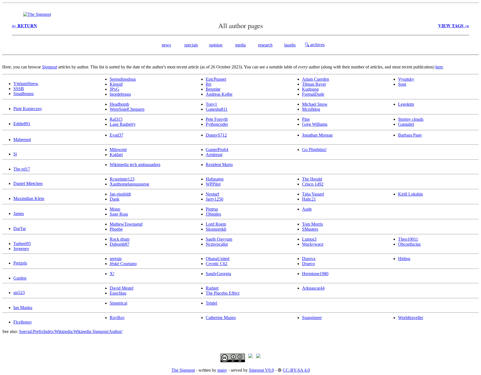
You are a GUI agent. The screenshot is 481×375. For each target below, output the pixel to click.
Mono (115, 209)
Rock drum (119, 239)
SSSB (18, 88)
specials (191, 45)
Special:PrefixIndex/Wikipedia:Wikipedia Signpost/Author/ (70, 331)
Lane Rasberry (123, 124)
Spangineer (312, 317)
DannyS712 (216, 135)
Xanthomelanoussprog (129, 184)
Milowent (118, 149)
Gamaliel (406, 124)
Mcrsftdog (311, 109)
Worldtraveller (410, 317)
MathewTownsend (126, 224)
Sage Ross (119, 214)
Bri (208, 84)
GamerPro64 (217, 149)
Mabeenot (22, 139)
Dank (114, 199)
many (222, 370)
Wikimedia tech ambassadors (135, 164)
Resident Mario (219, 164)
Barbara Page (410, 135)
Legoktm (406, 104)
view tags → (453, 25)
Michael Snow (315, 104)
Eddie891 (21, 123)
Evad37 (116, 135)
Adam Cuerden (315, 79)
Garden (19, 278)
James (18, 213)
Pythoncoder (217, 124)
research (265, 45)
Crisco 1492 (312, 184)
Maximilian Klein (28, 198)
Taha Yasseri (313, 194)
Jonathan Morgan (317, 135)
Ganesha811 (216, 109)
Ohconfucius (409, 244)
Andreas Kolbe (219, 94)
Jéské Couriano (123, 263)
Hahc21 (309, 199)
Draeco (308, 263)
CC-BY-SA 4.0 (296, 370)
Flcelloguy (22, 322)
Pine (306, 119)
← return (24, 25)
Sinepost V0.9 (261, 370)
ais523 (19, 292)
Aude (307, 209)
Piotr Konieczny (27, 108)
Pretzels (20, 263)
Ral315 (116, 119)
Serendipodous (123, 79)
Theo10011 (408, 239)
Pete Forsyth (217, 119)
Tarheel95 (22, 243)
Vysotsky (406, 79)
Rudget (212, 288)
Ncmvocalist (217, 244)
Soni (402, 84)
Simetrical (118, 303)
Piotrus (212, 209)
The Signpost (183, 370)
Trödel (211, 303)
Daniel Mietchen (28, 183)
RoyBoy (117, 317)
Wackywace (312, 244)
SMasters (310, 229)
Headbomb (119, 104)
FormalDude (313, 94)
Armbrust (214, 154)
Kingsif (116, 84)
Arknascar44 (313, 288)
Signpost (49, 67)
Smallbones (23, 93)
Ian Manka (22, 307)
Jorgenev (21, 248)
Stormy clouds (410, 119)
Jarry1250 (214, 199)
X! (112, 273)
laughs (290, 45)
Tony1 (211, 104)
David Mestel (121, 288)
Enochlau (118, 293)
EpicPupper (216, 79)
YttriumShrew (25, 83)
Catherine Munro (221, 317)
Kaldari (116, 154)
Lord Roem (216, 224)
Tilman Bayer (314, 84)
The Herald (312, 179)
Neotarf (212, 194)
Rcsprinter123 (122, 179)
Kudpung (310, 89)
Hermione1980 (315, 273)
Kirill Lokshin (410, 194)
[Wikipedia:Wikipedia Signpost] (37, 14)
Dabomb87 (119, 244)
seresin (116, 258)
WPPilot (213, 184)
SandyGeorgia (218, 273)
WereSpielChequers (127, 109)
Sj (15, 154)
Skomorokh (216, 229)
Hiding (404, 258)
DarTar (19, 228)
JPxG (114, 89)
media (240, 45)
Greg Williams (314, 124)
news (166, 45)
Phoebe (116, 229)
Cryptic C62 (216, 263)
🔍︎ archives (315, 44)
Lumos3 (309, 239)
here (439, 67)
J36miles (213, 214)
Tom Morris (312, 224)
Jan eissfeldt (120, 194)
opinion (215, 45)
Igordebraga (120, 94)
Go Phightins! (314, 149)
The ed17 (21, 169)
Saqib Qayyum (219, 239)
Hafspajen (215, 179)
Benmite (213, 89)
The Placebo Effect (222, 293)
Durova (308, 258)
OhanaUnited (217, 258)
